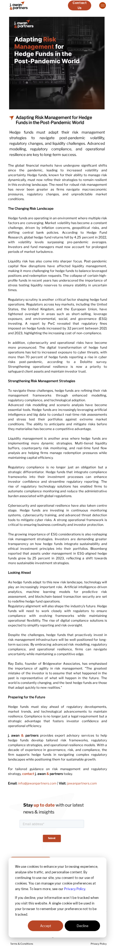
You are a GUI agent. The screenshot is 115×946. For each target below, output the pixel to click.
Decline (82, 926)
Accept (45, 926)
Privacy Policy (74, 889)
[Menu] (102, 5)
